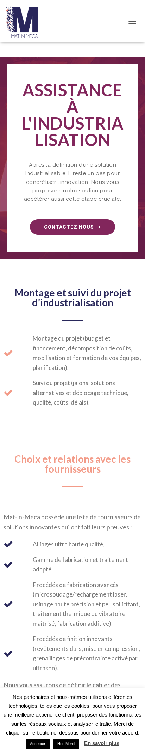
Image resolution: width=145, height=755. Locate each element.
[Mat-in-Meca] (24, 21)
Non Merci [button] (66, 744)
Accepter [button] (37, 744)
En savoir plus (101, 743)
